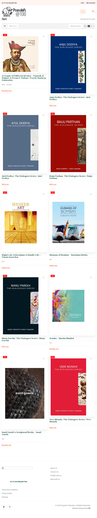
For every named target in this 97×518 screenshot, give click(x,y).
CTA (89, 508)
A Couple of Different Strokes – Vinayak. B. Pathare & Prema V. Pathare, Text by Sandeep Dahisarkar (24, 78)
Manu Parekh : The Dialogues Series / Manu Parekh (23, 339)
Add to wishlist (43, 36)
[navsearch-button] (93, 12)
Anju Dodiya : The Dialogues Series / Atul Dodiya (69, 98)
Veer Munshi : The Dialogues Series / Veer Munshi (70, 420)
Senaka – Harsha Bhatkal (61, 338)
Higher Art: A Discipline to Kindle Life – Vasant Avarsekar (21, 256)
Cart (82, 3)
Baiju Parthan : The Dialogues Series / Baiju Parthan (70, 177)
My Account (90, 3)
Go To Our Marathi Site (9, 3)
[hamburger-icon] (83, 11)
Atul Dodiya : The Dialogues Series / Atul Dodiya (22, 177)
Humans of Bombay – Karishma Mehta (68, 255)
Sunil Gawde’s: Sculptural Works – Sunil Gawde (21, 433)
